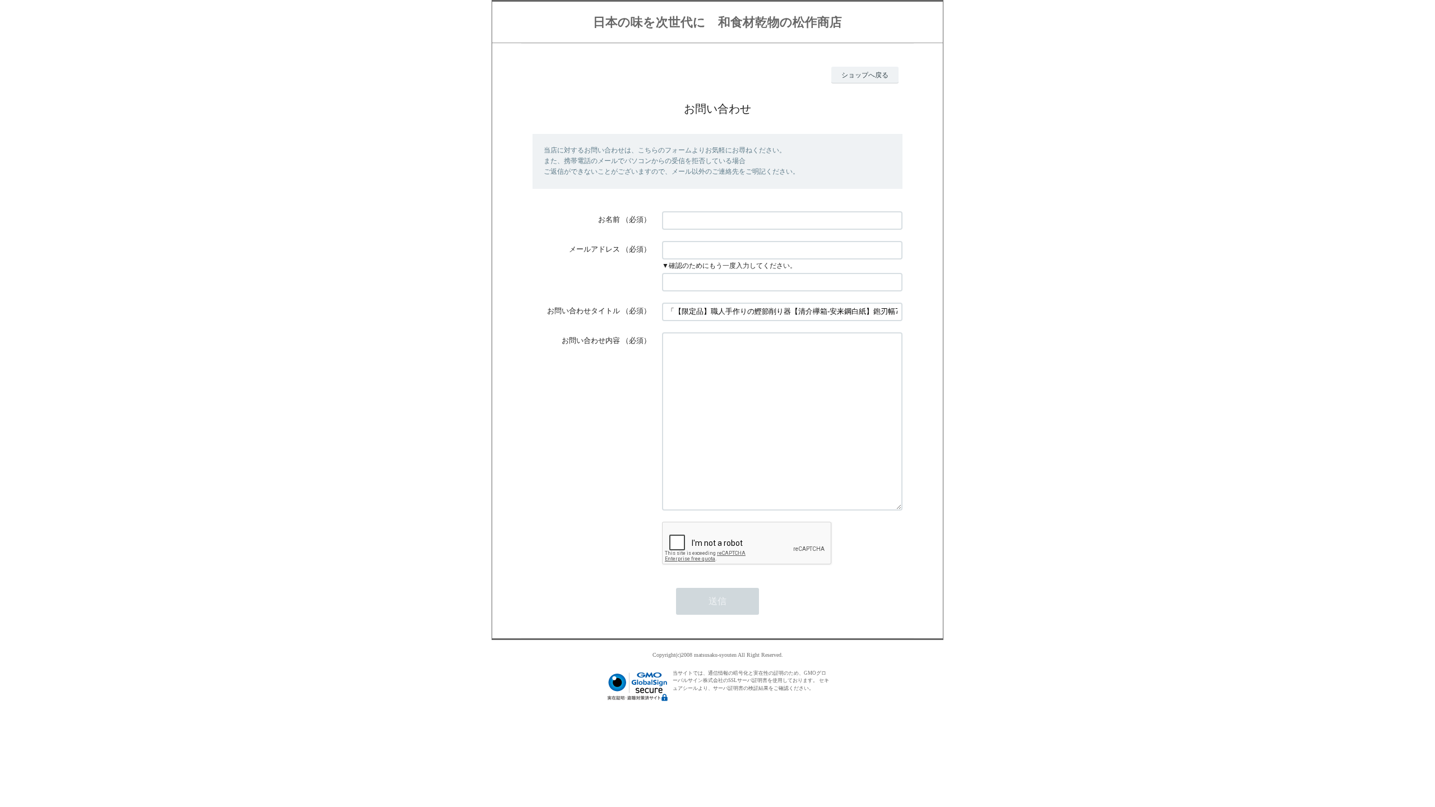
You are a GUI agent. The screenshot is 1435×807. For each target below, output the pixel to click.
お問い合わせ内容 (591, 340)
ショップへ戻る (864, 75)
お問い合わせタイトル (583, 311)
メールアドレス (594, 249)
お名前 (609, 219)
